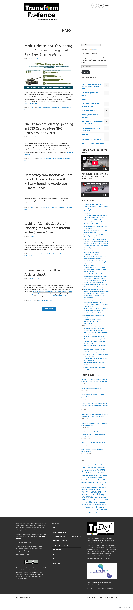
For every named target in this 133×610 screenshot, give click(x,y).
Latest (84, 99)
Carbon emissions (87, 470)
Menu (107, 5)
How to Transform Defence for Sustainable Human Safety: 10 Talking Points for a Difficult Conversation (95, 276)
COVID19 (86, 477)
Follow (86, 72)
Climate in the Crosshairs (91, 254)
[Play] (84, 169)
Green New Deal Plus (59, 541)
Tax (105, 504)
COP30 (97, 475)
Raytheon (96, 500)
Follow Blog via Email (89, 53)
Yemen (94, 512)
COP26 (102, 473)
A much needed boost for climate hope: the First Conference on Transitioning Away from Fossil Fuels (94, 406)
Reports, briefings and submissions (89, 116)
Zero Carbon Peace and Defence (93, 313)
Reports (101, 500)
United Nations (91, 510)
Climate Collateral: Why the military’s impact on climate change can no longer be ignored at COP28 (96, 263)
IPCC (98, 482)
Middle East (94, 487)
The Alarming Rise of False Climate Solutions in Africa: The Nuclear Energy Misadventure (95, 226)
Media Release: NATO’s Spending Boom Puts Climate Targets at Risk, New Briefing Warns (48, 50)
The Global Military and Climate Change (90, 105)
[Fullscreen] (106, 169)
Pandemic (91, 500)
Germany (84, 482)
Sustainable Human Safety (94, 504)
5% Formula (83, 465)
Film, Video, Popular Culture (91, 139)
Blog (31, 300)
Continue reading (30, 103)
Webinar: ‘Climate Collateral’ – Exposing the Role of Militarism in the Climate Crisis (47, 228)
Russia (26, 110)
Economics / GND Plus (89, 110)
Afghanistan (90, 465)
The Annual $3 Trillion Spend (89, 94)
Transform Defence (22, 578)
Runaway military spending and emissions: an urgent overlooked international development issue (94, 328)
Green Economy (92, 482)
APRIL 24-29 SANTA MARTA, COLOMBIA (93, 443)
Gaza (53, 207)
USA (31, 256)
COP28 (49, 207)
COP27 (83, 475)
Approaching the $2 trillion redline (94, 337)
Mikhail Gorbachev (102, 487)
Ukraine (26, 209)
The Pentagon (86, 507)
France (100, 480)
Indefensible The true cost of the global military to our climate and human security (94, 295)
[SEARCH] (94, 5)
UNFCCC (84, 510)
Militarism (84, 490)
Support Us (56, 563)
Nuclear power (102, 497)
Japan (82, 485)
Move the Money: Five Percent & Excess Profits (92, 123)
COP (99, 473)
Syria (102, 504)
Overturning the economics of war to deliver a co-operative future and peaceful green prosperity (95, 250)
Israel (56, 207)
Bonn (98, 467)
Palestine (84, 500)
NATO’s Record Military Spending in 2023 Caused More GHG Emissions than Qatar (48, 128)
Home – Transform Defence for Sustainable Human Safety (91, 86)
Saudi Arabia (86, 502)
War (51, 300)
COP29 (93, 475)
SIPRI (96, 502)
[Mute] (103, 169)
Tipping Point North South (95, 541)
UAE (93, 507)
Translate (95, 49)
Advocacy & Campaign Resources (93, 143)
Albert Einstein (23, 554)
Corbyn (101, 475)
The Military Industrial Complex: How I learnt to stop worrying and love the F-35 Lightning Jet (96, 341)
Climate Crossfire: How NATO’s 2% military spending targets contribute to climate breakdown (95, 269)
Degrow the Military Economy (93, 319)
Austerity (89, 467)
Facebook (87, 597)
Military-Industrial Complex (91, 490)
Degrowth (92, 477)
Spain (100, 502)
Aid (98, 465)
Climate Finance (55, 107)
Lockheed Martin (96, 485)
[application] (95, 163)
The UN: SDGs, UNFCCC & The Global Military (90, 129)
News (31, 107)
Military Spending (64, 107)
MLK (93, 497)
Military (91, 490)
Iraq (101, 482)
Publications (56, 550)
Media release (87, 487)
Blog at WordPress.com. (23, 597)
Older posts (48, 309)
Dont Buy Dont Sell (100, 477)
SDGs (93, 502)
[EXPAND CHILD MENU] (106, 85)
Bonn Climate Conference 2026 (91, 388)
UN (103, 507)
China (39, 107)
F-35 (96, 480)
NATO (71, 107)
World (89, 512)
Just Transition (88, 485)
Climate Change (46, 107)
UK (29, 256)
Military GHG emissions (54, 158)
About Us (84, 135)
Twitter (92, 597)
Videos (54, 554)
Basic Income (93, 467)
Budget (102, 467)
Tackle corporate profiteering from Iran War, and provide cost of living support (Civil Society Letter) (94, 434)
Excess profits (91, 480)
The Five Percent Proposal (61, 545)
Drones (83, 480)
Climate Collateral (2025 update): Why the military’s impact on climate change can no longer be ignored (96, 207)
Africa (96, 465)
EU (86, 480)
